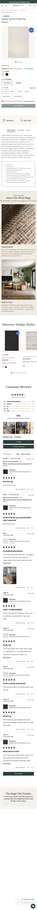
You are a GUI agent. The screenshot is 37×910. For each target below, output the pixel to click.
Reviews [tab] (7, 437)
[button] (6, 22)
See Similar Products (29, 101)
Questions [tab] (18, 437)
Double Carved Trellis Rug (7, 12)
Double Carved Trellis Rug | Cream (19, 542)
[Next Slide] (32, 428)
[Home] (18, 6)
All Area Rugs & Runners (12, 10)
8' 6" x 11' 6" (6, 96)
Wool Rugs (22, 10)
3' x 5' (5, 91)
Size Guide (32, 87)
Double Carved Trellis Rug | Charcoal (20, 472)
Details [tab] (21, 130)
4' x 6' (12, 91)
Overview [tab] (11, 130)
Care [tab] (28, 130)
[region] (18, 428)
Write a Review (22, 447)
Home (3, 10)
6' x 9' (27, 91)
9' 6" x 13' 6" (18, 96)
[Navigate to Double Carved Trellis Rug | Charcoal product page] (12, 341)
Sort (18, 454)
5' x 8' (19, 91)
